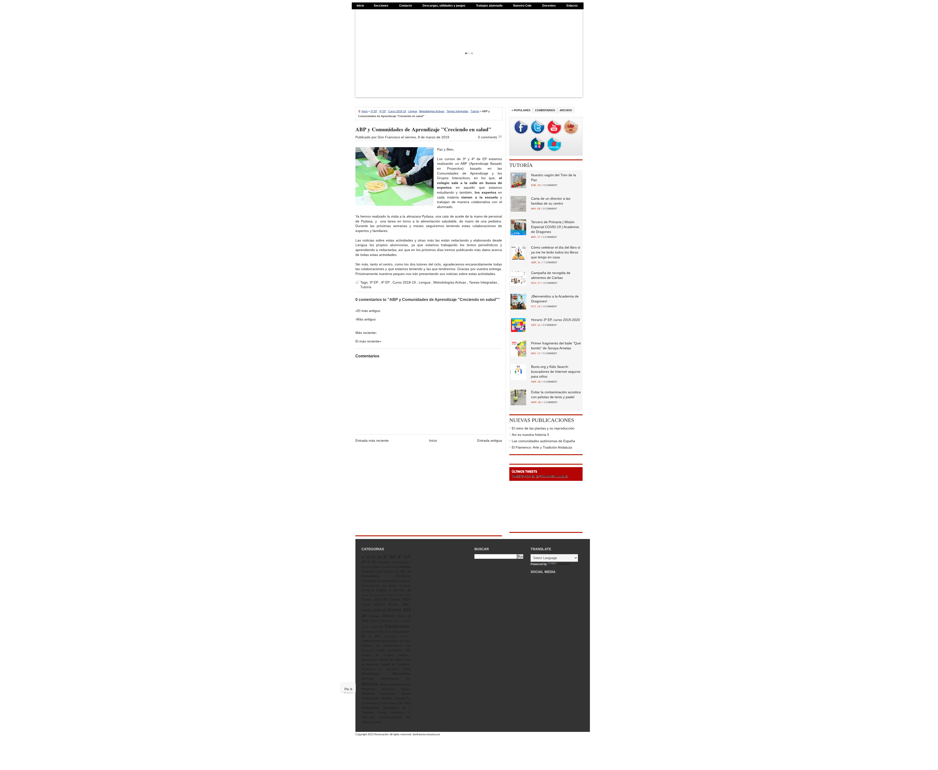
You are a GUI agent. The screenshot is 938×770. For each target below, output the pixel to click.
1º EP (366, 557)
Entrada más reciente (372, 440)
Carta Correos (385, 571)
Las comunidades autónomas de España (543, 441)
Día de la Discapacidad (395, 631)
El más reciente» (368, 341)
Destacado (397, 626)
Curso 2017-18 (402, 604)
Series (393, 703)
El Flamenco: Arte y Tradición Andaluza (542, 447)
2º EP (377, 557)
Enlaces (572, 5)
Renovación (381, 734)
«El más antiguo (367, 311)
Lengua (412, 111)
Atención (367, 567)
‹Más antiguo (365, 319)
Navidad (410, 684)
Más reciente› (366, 333)
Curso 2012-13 (388, 595)
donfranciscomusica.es (426, 734)
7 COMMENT (550, 262)
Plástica (368, 693)
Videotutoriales (371, 722)
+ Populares (521, 110)
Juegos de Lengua (377, 655)
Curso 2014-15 (374, 599)
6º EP (371, 562)
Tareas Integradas (457, 111)
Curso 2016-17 (373, 604)
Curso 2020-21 (381, 616)
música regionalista (391, 684)
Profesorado (388, 693)
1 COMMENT (551, 402)
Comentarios (545, 110)
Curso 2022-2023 (381, 620)
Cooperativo (408, 585)
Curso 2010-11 (370, 595)
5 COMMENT (550, 353)
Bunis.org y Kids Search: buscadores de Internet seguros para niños (555, 371)
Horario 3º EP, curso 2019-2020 (555, 320)
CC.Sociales (405, 576)
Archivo (566, 110)
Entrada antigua (489, 440)
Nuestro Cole (522, 5)
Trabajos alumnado (489, 5)
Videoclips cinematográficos (382, 717)
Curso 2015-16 (403, 599)
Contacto (405, 5)
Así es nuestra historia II (530, 435)
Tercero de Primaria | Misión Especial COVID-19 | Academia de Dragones (555, 227)
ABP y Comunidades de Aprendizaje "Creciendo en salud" (423, 129)
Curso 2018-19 (397, 111)
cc (397, 571)
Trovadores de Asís (399, 708)
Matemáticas (371, 673)
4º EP (382, 111)
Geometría (368, 650)
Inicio (360, 5)
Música (370, 683)
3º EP (374, 111)
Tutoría (474, 111)
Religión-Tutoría (405, 698)
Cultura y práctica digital (396, 590)
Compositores (406, 581)
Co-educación (386, 581)
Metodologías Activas (431, 111)
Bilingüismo (407, 567)
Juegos (410, 650)
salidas (366, 703)
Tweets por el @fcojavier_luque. (540, 476)
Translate (563, 564)
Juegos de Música (392, 659)
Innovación (395, 650)
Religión (386, 698)
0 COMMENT (550, 185)
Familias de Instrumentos (381, 645)
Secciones (381, 5)
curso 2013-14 (407, 595)
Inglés (381, 650)
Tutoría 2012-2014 (391, 712)
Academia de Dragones (393, 562)
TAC (401, 703)
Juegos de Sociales (394, 664)
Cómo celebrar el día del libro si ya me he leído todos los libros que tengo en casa (555, 252)
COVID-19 (368, 590)
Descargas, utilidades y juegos (444, 5)
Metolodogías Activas (398, 678)
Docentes (549, 5)
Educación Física (396, 636)
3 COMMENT (550, 306)
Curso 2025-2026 (372, 627)
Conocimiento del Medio (379, 585)
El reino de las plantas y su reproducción (543, 428)
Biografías (368, 571)
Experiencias (371, 641)
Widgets (348, 692)
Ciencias (369, 581)
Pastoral (368, 689)
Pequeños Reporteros (399, 689)
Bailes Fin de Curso (385, 566)
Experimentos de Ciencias (398, 640)
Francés (410, 645)
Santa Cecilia (380, 703)
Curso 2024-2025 (405, 621)
